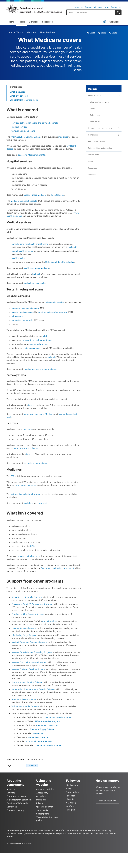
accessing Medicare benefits (31, 155)
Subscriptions (42, 813)
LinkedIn (70, 799)
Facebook (70, 795)
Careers (88, 7)
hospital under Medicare (35, 195)
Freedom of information (17, 803)
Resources (47, 22)
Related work (93, 155)
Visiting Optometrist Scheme (25, 706)
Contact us (116, 7)
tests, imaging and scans (23, 131)
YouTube (70, 806)
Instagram (70, 809)
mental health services (22, 251)
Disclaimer (41, 799)
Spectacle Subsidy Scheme (48, 745)
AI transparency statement (19, 799)
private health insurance (29, 556)
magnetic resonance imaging (25, 308)
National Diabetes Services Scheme (28, 669)
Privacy (39, 803)
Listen (92, 32)
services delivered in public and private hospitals (35, 123)
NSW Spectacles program (47, 721)
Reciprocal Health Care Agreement (57, 568)
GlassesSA (38, 733)
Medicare (31, 32)
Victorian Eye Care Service (39, 741)
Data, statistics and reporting (100, 148)
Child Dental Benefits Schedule (59, 262)
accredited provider (39, 344)
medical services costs (34, 283)
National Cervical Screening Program (29, 662)
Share (114, 32)
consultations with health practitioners (30, 244)
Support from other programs (24, 100)
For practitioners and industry (100, 128)
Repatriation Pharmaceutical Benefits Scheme (33, 689)
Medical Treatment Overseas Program (29, 642)
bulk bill (36, 274)
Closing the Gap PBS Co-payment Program (32, 604)
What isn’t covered (19, 96)
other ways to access (26, 485)
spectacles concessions (47, 725)
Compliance (93, 135)
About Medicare (47, 32)
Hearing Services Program (24, 628)
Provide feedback (107, 800)
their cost (42, 503)
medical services (19, 127)
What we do (95, 121)
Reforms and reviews (96, 141)
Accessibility (42, 792)
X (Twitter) (71, 802)
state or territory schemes (26, 448)
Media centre (72, 785)
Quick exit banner (44, 806)
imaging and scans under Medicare (40, 369)
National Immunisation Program (25, 494)
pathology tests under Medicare (39, 414)
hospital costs (57, 195)
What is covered (17, 92)
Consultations (72, 792)
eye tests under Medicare (36, 463)
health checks (18, 258)
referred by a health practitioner (37, 340)
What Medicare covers (99, 102)
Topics (21, 22)
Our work (33, 22)
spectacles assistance (38, 737)
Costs (92, 108)
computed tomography (22, 320)
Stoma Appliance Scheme (24, 699)
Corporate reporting (16, 796)
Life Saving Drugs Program (24, 635)
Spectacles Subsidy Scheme (57, 717)
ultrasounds (17, 316)
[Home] (34, 9)
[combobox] (91, 12)
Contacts (92, 175)
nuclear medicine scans (23, 312)
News (106, 7)
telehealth (72, 247)
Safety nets (95, 115)
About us (78, 7)
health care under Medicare (36, 268)
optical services (49, 621)
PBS (12, 476)
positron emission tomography (52, 312)
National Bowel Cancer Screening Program (32, 652)
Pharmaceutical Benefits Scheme (26, 137)
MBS (44, 336)
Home (11, 22)
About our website (45, 789)
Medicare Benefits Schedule (24, 201)
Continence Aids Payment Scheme (28, 614)
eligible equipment (31, 348)
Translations (113, 22)
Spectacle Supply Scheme (42, 729)
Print (103, 32)
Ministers (98, 7)
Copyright (41, 796)
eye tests (27, 429)
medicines (63, 137)
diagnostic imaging (55, 302)
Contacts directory (15, 810)
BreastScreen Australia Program (27, 597)
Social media (42, 810)
